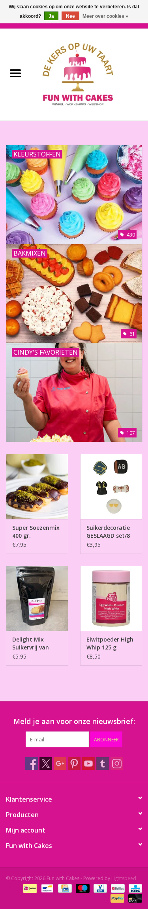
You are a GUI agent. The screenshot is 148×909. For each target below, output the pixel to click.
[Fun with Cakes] (89, 74)
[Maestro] (82, 888)
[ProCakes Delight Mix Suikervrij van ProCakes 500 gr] (37, 598)
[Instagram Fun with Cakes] (117, 763)
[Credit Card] (64, 888)
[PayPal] (117, 898)
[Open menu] (15, 73)
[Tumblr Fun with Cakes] (102, 763)
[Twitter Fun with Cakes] (45, 763)
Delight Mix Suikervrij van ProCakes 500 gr (34, 643)
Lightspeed (123, 878)
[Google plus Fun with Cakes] (60, 763)
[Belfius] (117, 888)
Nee (70, 16)
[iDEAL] (29, 888)
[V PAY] (99, 888)
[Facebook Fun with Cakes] (31, 763)
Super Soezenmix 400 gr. (36, 531)
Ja (51, 16)
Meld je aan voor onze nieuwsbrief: (74, 721)
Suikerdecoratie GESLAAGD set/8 (108, 531)
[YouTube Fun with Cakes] (88, 763)
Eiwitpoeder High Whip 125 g (109, 643)
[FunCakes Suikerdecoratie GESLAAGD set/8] (111, 486)
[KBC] (134, 888)
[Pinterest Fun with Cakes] (74, 763)
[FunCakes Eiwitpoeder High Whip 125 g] (111, 598)
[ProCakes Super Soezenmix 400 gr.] (37, 486)
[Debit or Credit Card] (134, 898)
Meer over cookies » (105, 16)
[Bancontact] (46, 888)
